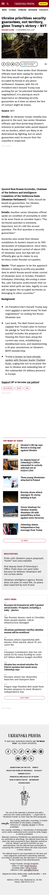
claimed (9, 326)
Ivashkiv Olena (8, 30)
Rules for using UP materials (19, 770)
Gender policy (24, 774)
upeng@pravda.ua (31, 870)
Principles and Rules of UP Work (24, 777)
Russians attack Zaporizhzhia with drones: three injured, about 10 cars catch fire (22, 642)
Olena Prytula (31, 868)
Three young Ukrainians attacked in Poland (33, 479)
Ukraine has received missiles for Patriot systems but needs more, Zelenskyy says (21, 667)
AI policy (38, 770)
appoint (15, 310)
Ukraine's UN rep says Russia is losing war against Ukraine (32, 448)
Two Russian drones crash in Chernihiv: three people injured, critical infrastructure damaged (24, 620)
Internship (34, 780)
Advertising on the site (20, 767)
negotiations (7, 388)
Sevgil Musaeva (30, 866)
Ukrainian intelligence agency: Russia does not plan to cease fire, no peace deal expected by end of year (23, 582)
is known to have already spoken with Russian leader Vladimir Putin (25, 360)
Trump (19, 388)
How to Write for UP (18, 780)
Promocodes (24, 783)
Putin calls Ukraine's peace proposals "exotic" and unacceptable (23, 559)
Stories (12, 10)
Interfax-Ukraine (28, 825)
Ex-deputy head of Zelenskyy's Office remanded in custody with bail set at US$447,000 (31, 465)
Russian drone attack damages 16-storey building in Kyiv (31, 495)
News (4, 10)
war (27, 388)
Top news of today (13, 441)
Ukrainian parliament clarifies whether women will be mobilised (23, 631)
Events (35, 767)
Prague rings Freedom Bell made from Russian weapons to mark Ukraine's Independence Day (24, 689)
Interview (32, 10)
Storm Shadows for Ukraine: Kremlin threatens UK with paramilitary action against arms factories (32, 512)
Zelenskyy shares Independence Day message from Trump (31, 527)
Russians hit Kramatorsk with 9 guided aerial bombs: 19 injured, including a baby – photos (24, 608)
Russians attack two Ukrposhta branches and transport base (20, 678)
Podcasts (43, 10)
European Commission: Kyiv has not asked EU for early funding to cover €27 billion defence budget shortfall (23, 655)
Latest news (10, 599)
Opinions (22, 10)
